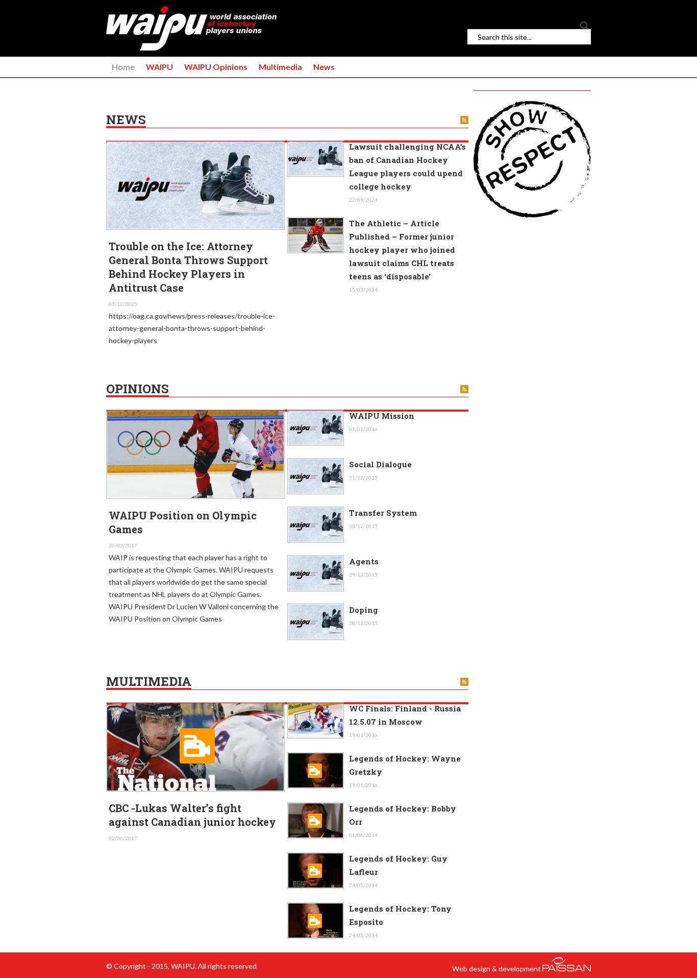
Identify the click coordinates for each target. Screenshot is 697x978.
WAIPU (159, 66)
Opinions (137, 389)
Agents (364, 561)
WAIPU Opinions (215, 66)
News (324, 66)
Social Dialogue (380, 464)
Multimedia (280, 66)
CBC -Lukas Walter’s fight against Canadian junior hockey (192, 814)
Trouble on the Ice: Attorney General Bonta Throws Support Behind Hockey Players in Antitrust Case (188, 267)
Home (123, 66)
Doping (363, 610)
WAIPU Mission (381, 416)
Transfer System (383, 513)
